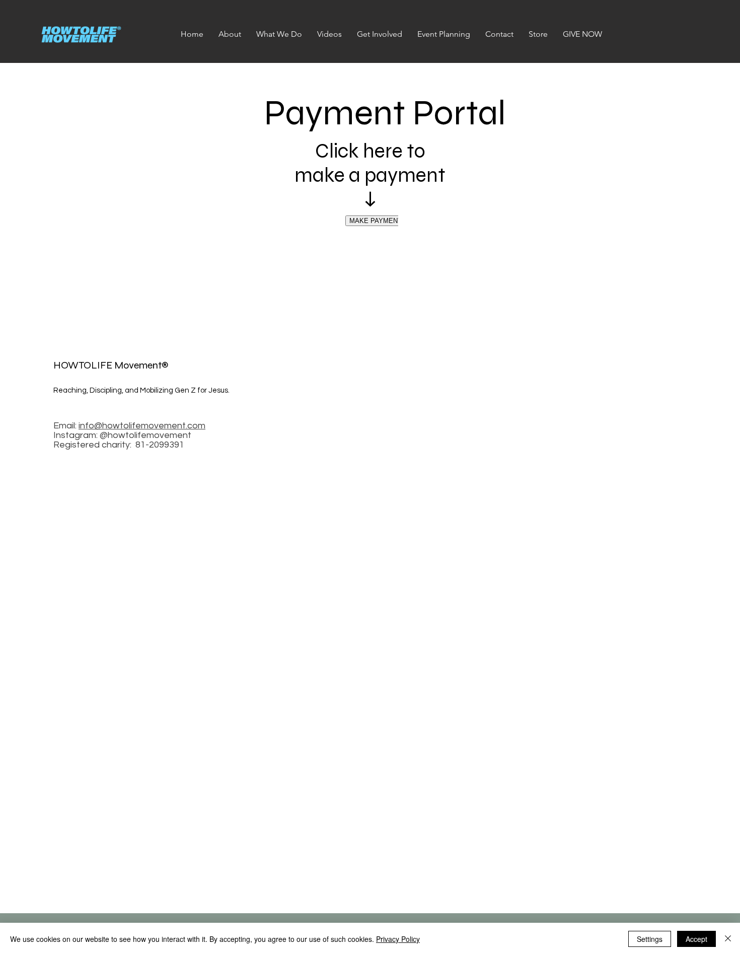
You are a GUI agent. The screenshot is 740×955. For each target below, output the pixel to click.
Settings (649, 939)
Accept (696, 939)
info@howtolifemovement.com (142, 425)
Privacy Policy (398, 939)
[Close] (728, 939)
